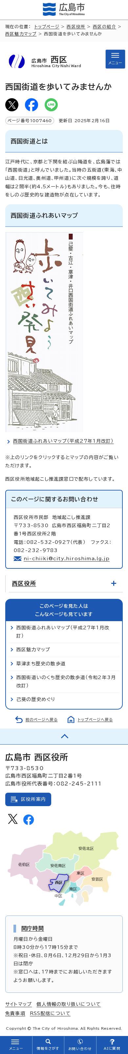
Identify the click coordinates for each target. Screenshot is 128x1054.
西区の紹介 (104, 27)
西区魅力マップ (20, 34)
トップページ (46, 27)
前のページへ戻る (42, 719)
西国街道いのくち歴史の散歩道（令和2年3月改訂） (66, 681)
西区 (56, 61)
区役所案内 (33, 799)
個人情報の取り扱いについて (68, 1004)
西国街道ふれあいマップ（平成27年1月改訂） (63, 441)
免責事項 (15, 1013)
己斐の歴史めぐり (35, 699)
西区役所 (76, 27)
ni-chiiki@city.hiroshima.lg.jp (67, 558)
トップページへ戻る (95, 719)
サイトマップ (18, 1004)
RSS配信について (50, 1013)
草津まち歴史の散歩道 (41, 663)
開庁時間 (32, 928)
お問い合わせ (80, 1048)
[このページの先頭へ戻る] (64, 736)
